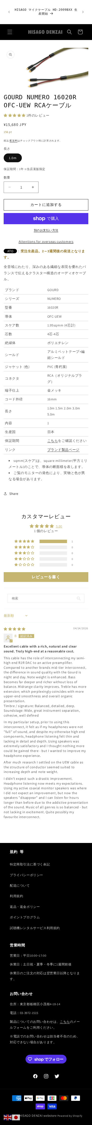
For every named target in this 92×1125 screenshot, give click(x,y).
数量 (7, 177)
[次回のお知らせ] (83, 12)
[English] (8, 1117)
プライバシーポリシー (26, 875)
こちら (52, 440)
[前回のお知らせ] (9, 12)
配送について (20, 885)
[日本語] (16, 1117)
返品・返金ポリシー (25, 907)
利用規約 (16, 896)
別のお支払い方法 (46, 230)
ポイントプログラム (25, 917)
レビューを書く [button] (46, 576)
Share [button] (13, 493)
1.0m (13, 158)
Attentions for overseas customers (46, 241)
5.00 (59, 526)
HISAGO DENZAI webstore (37, 1116)
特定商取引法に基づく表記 (30, 864)
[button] (9, 32)
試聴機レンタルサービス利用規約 (35, 928)
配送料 (13, 140)
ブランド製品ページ (63, 449)
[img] (15, 629)
